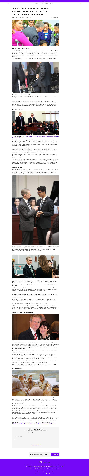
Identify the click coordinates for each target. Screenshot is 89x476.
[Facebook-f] (39, 474)
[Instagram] (36, 474)
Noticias (41, 3)
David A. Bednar (15, 17)
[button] (8, 4)
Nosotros (51, 3)
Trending (36, 3)
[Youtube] (46, 474)
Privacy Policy (44, 470)
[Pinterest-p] (53, 474)
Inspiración (46, 3)
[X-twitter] (50, 474)
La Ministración (21, 17)
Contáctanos (37, 470)
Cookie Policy (51, 470)
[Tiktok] (43, 474)
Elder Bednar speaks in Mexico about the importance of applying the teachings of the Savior (34, 423)
